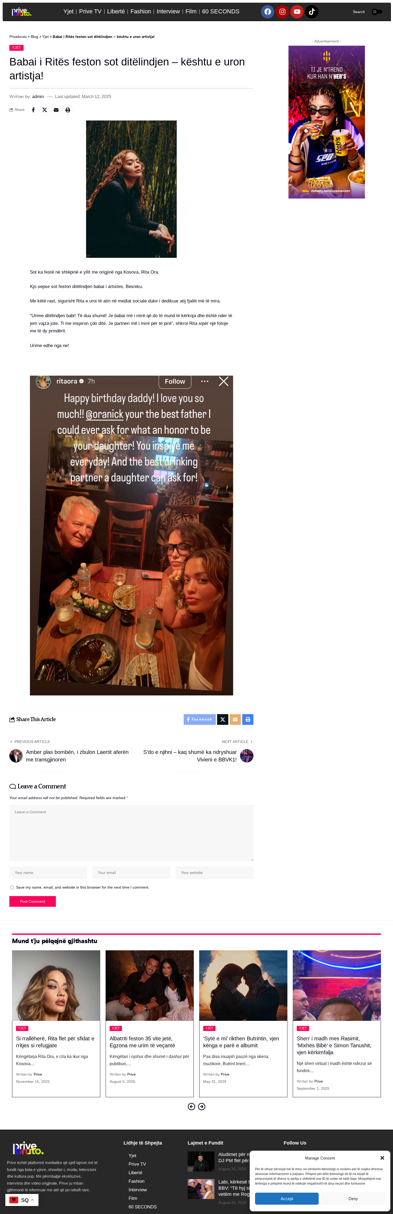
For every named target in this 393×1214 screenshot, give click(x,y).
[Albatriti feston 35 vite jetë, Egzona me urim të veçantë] (150, 985)
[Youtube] (297, 11)
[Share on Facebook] (33, 109)
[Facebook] (267, 11)
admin (38, 96)
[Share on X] (44, 109)
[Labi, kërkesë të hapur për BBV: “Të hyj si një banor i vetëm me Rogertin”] (201, 1189)
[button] (382, 1158)
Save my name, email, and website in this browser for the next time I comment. (82, 887)
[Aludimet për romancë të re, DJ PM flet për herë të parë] (201, 1161)
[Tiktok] (311, 11)
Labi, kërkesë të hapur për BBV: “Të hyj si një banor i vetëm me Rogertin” (246, 1188)
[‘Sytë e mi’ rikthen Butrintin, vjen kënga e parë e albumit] (243, 985)
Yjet (16, 48)
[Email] (56, 109)
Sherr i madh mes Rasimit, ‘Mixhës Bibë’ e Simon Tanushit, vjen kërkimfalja (334, 1045)
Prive (38, 1074)
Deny (353, 1198)
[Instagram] (282, 11)
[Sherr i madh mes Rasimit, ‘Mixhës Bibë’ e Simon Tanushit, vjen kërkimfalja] (337, 985)
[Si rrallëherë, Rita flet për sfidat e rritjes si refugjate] (56, 985)
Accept (287, 1198)
